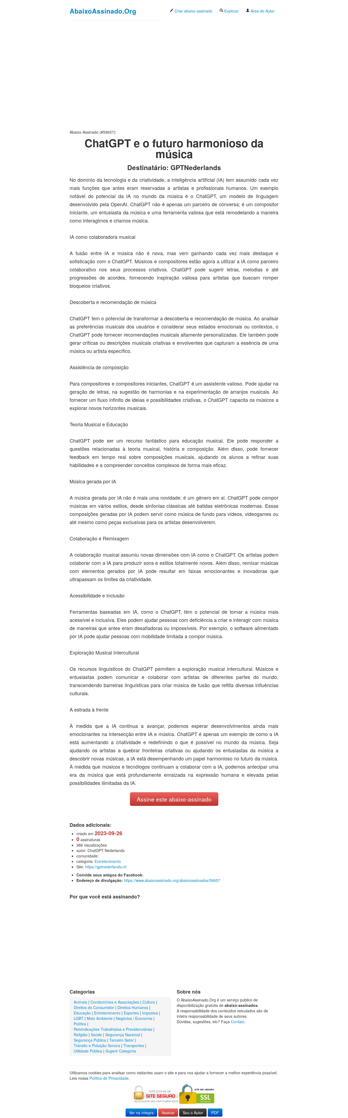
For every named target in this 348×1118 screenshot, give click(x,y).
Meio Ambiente (100, 1018)
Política (80, 1023)
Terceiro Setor (121, 1040)
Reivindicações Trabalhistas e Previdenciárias (113, 1029)
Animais (80, 1002)
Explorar (231, 11)
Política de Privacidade (109, 1078)
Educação (82, 1013)
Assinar (168, 1112)
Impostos (150, 1013)
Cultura (148, 1002)
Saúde (96, 1034)
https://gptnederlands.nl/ (106, 866)
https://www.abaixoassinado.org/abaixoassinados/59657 (172, 880)
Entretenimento (108, 861)
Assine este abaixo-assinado (174, 799)
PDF (215, 1112)
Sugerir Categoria (120, 1051)
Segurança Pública (90, 1040)
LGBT (78, 1018)
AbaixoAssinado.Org (103, 11)
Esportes (131, 1013)
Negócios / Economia (134, 1018)
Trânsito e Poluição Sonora (97, 1045)
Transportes (133, 1045)
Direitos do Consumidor (94, 1007)
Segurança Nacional (122, 1034)
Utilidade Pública (88, 1051)
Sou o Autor (193, 1112)
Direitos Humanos (132, 1007)
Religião (81, 1034)
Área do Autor (262, 11)
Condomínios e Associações (115, 1002)
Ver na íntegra (141, 1112)
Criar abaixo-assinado (192, 11)
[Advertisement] (174, 75)
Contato (237, 1021)
